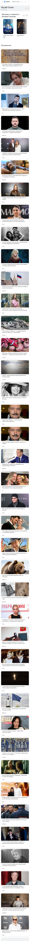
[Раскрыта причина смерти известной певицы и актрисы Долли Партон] (15, 259)
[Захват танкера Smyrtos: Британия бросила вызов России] (15, 370)
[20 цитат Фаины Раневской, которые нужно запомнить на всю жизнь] (15, 859)
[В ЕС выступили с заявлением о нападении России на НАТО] (15, 704)
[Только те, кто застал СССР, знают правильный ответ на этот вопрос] (15, 748)
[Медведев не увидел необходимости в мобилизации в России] (15, 459)
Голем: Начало (20, 35)
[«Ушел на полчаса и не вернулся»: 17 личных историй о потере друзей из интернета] (15, 903)
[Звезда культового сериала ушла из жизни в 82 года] (15, 393)
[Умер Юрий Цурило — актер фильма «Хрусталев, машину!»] (15, 415)
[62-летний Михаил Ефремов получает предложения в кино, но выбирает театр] (15, 881)
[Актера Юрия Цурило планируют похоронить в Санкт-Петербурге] (15, 770)
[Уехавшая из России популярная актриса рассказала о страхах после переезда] (15, 615)
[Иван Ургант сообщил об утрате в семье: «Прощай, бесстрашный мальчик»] (15, 104)
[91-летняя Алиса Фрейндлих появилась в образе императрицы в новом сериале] (15, 837)
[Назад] (24, 15)
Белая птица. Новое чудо (8, 36)
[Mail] (5, 1)
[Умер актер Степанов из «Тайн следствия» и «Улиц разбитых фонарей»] (15, 548)
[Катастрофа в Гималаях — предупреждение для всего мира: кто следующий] (15, 326)
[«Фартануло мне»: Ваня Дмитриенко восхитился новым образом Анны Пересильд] (15, 304)
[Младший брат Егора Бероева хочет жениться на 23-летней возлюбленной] (15, 792)
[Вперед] (27, 15)
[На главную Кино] (8, 1)
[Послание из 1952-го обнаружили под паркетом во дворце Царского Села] (15, 59)
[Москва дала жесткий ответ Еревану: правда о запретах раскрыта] (15, 281)
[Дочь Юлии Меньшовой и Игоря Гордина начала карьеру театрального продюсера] (15, 659)
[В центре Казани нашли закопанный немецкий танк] (15, 592)
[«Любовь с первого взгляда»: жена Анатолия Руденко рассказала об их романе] (15, 148)
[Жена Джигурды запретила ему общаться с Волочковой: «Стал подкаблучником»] (15, 481)
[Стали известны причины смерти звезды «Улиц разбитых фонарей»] (15, 681)
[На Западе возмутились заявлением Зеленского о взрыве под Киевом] (15, 126)
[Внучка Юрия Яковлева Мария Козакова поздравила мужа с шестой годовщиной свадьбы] (15, 215)
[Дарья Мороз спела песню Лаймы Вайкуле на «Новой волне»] (15, 926)
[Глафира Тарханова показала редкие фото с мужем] (15, 193)
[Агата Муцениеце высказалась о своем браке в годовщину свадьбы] (15, 526)
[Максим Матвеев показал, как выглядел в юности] (15, 504)
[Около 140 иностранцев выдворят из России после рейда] (15, 815)
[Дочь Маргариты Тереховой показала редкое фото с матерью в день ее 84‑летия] (15, 82)
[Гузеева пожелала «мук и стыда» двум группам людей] (15, 726)
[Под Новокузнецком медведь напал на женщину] (15, 570)
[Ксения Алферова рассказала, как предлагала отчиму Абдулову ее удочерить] (15, 237)
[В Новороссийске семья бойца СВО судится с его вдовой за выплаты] (15, 170)
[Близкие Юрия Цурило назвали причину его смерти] (15, 437)
